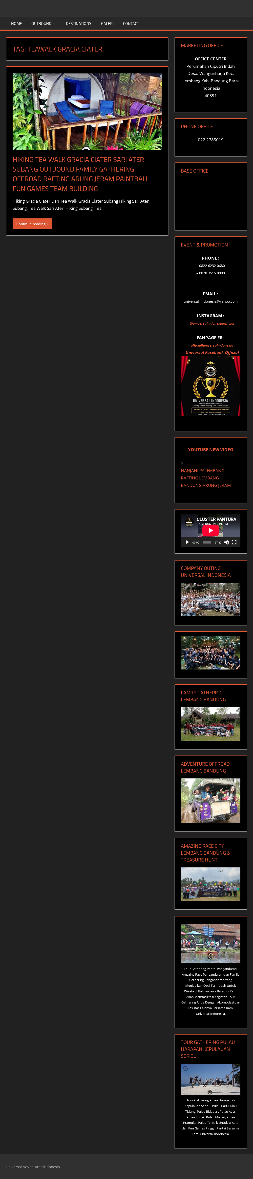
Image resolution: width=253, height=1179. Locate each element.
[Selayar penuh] (234, 542)
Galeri (107, 23)
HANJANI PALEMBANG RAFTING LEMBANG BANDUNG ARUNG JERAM (206, 478)
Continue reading (30, 223)
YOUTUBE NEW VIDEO (210, 449)
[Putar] (187, 542)
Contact (131, 23)
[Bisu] (226, 542)
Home (16, 23)
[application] (210, 530)
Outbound (41, 23)
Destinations (78, 23)
